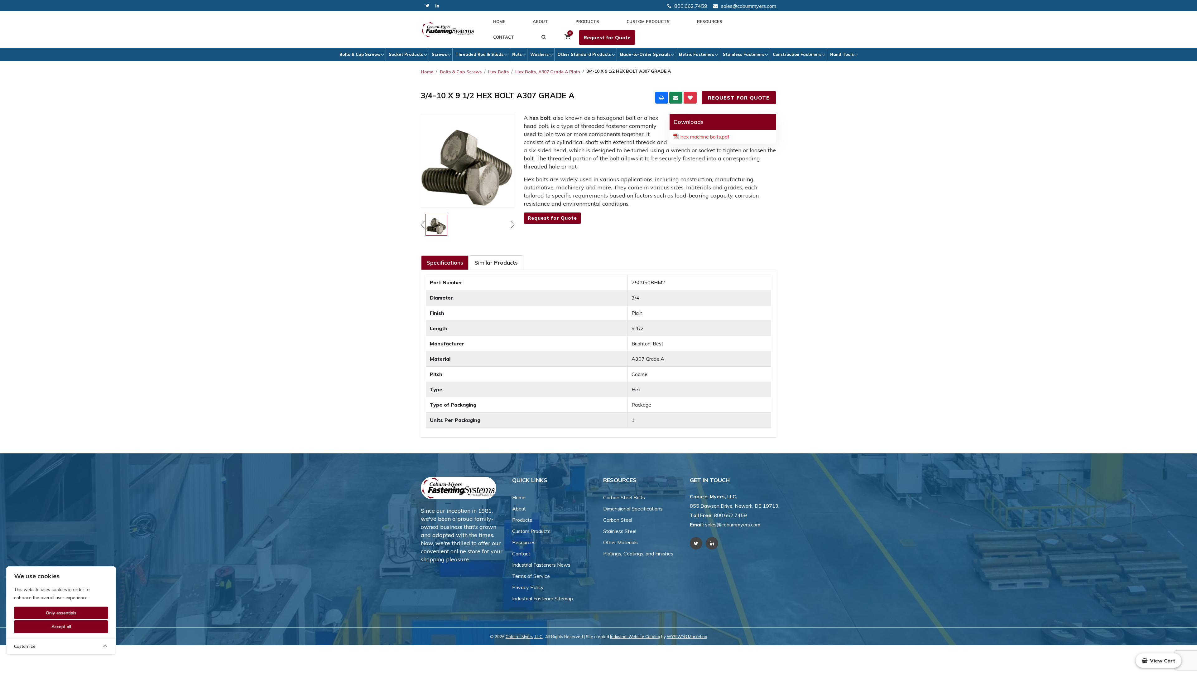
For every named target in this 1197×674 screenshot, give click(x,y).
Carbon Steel (617, 520)
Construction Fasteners (797, 54)
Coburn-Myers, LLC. (524, 636)
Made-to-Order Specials (645, 54)
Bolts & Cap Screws (359, 54)
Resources (709, 21)
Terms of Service (531, 576)
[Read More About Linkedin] (437, 5)
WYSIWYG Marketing (687, 636)
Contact (503, 37)
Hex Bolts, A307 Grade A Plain (547, 72)
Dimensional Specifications (633, 509)
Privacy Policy (528, 587)
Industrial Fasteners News (541, 565)
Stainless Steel (619, 531)
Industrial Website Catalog (635, 636)
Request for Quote (607, 37)
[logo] (448, 29)
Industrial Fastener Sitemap (542, 598)
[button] (1158, 660)
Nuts (517, 54)
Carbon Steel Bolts (624, 497)
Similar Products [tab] (496, 262)
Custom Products (648, 21)
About (540, 21)
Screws (439, 54)
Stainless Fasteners (743, 54)
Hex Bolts (498, 72)
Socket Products (406, 54)
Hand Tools (842, 54)
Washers (539, 54)
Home (499, 21)
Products (587, 21)
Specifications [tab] (444, 262)
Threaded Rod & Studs (479, 54)
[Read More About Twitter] (427, 5)
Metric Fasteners (696, 54)
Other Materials (620, 542)
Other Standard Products (584, 54)
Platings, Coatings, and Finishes (638, 553)
